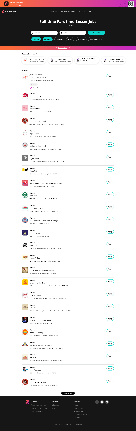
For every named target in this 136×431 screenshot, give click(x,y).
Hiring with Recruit (37, 411)
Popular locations (29, 54)
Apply (110, 76)
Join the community (68, 11)
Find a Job (53, 11)
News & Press (57, 408)
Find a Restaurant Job (38, 405)
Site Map (77, 418)
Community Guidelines (82, 414)
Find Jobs (96, 33)
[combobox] (44, 33)
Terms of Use (78, 411)
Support (76, 405)
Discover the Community (39, 408)
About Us (55, 405)
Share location (62, 48)
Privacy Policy (78, 408)
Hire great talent (85, 11)
